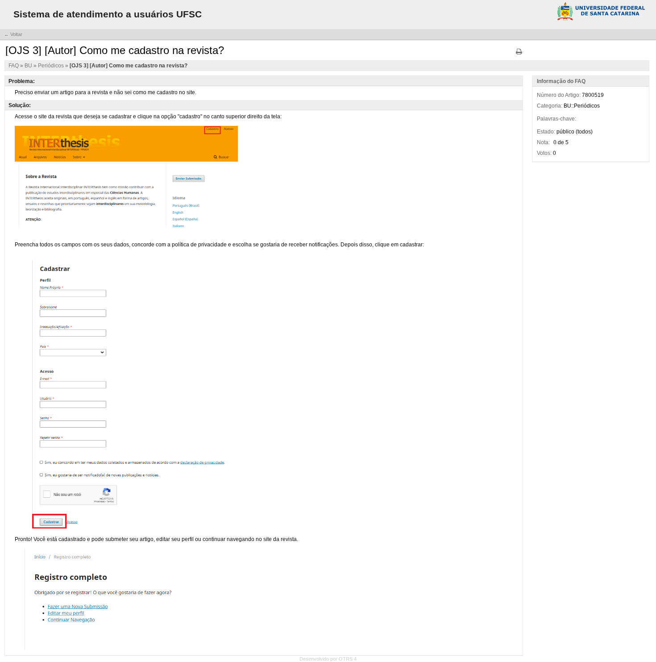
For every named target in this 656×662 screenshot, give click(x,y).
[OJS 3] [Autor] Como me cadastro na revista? (128, 65)
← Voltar (13, 34)
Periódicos (51, 65)
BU (29, 65)
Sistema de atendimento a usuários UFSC (107, 14)
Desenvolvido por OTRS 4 (328, 659)
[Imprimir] (519, 55)
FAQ (14, 65)
